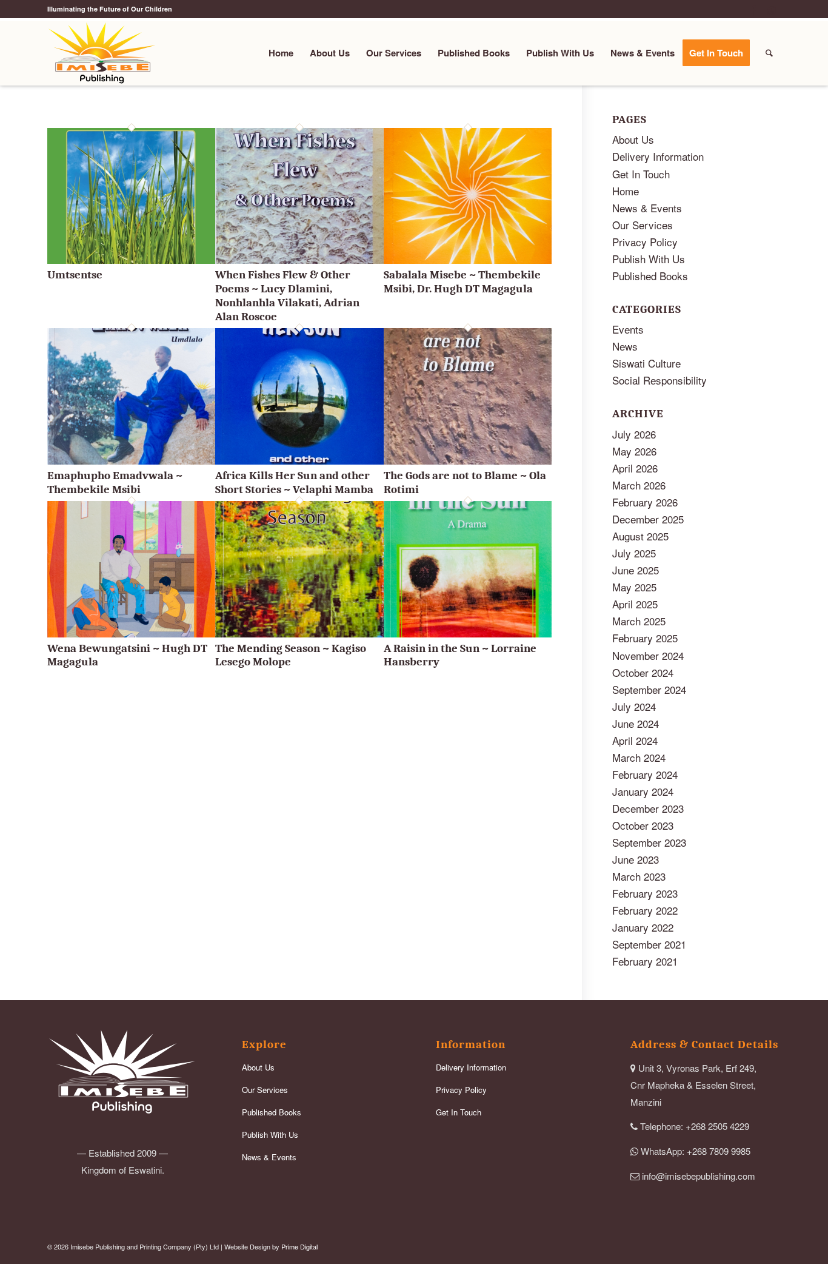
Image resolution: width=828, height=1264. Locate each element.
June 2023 (635, 859)
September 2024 (649, 689)
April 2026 (635, 468)
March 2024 (639, 757)
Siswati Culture (646, 363)
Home (625, 190)
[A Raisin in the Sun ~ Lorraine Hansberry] (468, 632)
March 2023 (639, 876)
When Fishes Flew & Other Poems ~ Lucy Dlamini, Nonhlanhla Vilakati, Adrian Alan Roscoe (287, 295)
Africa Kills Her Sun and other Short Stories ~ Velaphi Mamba (294, 482)
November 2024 (648, 655)
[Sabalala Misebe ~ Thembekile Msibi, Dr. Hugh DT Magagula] (468, 259)
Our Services (642, 224)
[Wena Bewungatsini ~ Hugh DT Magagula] (131, 632)
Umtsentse (74, 274)
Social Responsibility (659, 380)
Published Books (650, 275)
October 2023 (642, 825)
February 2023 (645, 893)
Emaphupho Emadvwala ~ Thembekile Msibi (114, 482)
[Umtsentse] (131, 259)
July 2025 (634, 552)
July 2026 (634, 434)
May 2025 (634, 586)
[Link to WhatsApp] (772, 9)
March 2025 (639, 620)
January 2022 (642, 927)
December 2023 (648, 808)
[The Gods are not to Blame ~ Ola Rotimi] (468, 460)
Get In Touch (641, 173)
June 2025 (635, 569)
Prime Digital (299, 1246)
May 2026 (634, 451)
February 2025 (645, 637)
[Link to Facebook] (753, 9)
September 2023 (649, 842)
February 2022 (645, 910)
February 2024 (645, 774)
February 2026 (645, 501)
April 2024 (635, 740)
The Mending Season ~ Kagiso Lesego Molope (290, 655)
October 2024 (642, 672)
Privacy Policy (645, 241)
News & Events (647, 207)
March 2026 (639, 484)
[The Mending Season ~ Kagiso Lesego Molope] (299, 632)
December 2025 (648, 518)
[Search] (769, 53)
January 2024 (642, 791)
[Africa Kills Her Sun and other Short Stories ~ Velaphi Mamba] (299, 460)
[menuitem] (281, 53)
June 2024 (635, 723)
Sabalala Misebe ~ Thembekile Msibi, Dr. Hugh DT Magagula (462, 281)
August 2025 (640, 535)
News (625, 346)
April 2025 (635, 603)
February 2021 (645, 961)
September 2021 (649, 944)
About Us (633, 139)
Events (628, 329)
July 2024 (634, 706)
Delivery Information (658, 156)
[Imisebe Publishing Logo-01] (102, 53)
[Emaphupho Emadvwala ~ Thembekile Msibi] (131, 460)
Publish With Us (648, 258)
